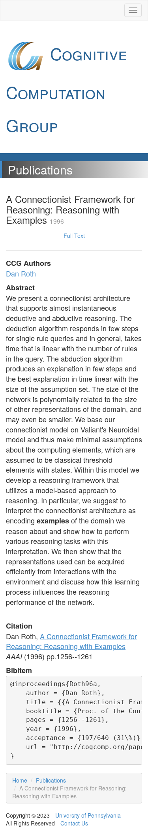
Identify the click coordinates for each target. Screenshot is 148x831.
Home (19, 780)
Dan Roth (21, 273)
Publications (51, 780)
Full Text (74, 235)
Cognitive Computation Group (66, 89)
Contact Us (74, 823)
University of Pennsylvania (88, 815)
